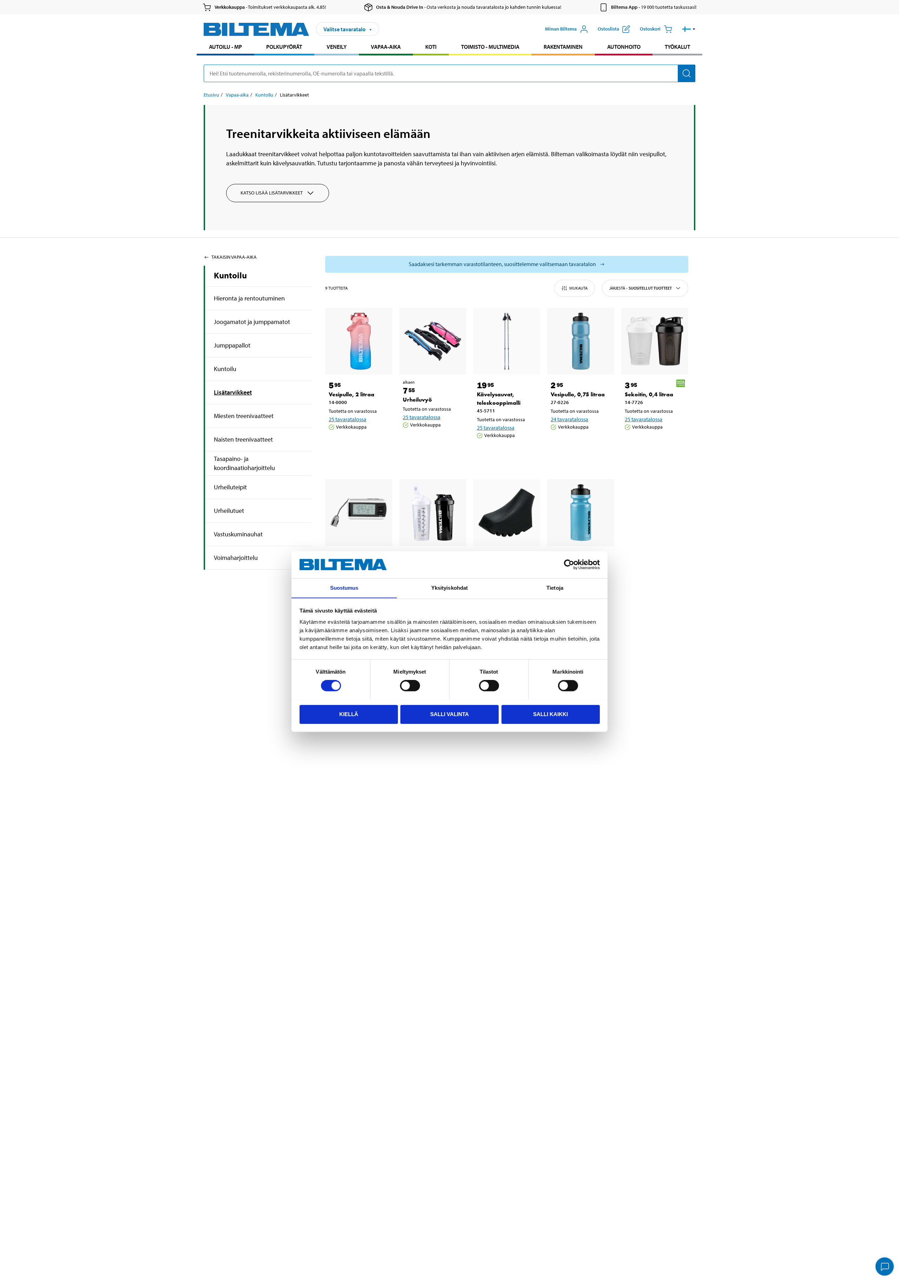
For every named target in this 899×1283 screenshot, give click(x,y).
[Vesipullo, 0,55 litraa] (580, 512)
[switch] (410, 685)
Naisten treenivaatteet (243, 439)
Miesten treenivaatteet (244, 416)
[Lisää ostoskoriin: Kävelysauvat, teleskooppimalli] (505, 453)
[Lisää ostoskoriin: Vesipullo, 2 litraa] (357, 444)
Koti (431, 46)
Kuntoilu (264, 95)
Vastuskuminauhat (238, 534)
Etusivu (211, 95)
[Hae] (686, 73)
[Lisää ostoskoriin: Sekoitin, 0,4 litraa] (653, 444)
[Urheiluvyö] (432, 341)
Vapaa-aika (386, 46)
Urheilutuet (229, 511)
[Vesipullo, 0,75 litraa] (580, 341)
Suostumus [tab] (344, 588)
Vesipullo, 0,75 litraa (578, 394)
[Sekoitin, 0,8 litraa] (432, 512)
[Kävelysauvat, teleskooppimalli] (506, 341)
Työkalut (677, 46)
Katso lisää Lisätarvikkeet (272, 193)
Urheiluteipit (230, 487)
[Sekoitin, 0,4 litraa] (654, 341)
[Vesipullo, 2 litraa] (358, 341)
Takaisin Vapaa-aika (234, 257)
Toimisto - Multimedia (490, 46)
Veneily (337, 46)
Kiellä (348, 714)
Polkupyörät (284, 46)
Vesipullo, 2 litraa (351, 394)
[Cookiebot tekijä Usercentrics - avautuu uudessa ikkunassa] (569, 564)
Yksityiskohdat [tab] (449, 588)
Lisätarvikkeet (233, 392)
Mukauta (578, 288)
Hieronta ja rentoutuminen (249, 298)
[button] (689, 29)
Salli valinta (449, 714)
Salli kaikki (550, 714)
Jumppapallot (232, 345)
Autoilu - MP (225, 46)
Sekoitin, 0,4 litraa (649, 394)
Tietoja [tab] (554, 588)
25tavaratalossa (347, 419)
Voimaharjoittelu (236, 558)
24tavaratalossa (569, 419)
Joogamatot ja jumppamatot (252, 322)
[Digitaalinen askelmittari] (358, 512)
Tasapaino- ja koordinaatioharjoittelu (244, 463)
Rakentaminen (563, 46)
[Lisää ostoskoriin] (337, 444)
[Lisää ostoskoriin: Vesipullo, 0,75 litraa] (579, 444)
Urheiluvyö (417, 399)
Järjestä (640, 288)
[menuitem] (225, 47)
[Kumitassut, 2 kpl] (506, 512)
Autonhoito (624, 46)
